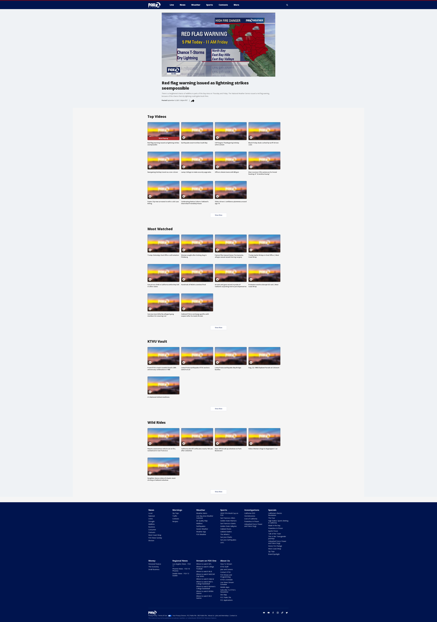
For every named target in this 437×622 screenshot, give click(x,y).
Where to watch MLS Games (204, 597)
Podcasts (151, 532)
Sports (223, 510)
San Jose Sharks (226, 537)
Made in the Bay (274, 525)
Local (150, 513)
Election (151, 540)
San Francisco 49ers (227, 518)
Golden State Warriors (228, 521)
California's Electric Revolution (275, 514)
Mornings (177, 510)
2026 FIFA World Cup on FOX (229, 514)
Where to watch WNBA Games (204, 592)
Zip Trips (175, 513)
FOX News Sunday (155, 538)
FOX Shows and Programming (226, 576)
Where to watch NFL (204, 564)
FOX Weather (201, 534)
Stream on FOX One (206, 560)
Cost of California (250, 519)
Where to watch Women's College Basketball (205, 587)
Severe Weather (202, 529)
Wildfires (151, 524)
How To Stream (226, 564)
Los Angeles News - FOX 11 (181, 565)
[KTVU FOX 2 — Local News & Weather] (155, 5)
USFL (222, 542)
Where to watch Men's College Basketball (204, 583)
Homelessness (249, 516)
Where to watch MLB (204, 571)
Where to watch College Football (205, 568)
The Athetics (225, 534)
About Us (225, 560)
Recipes (175, 521)
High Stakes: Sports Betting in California (278, 522)
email (264, 612)
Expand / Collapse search (287, 5)
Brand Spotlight (274, 554)
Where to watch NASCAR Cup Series (205, 575)
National (151, 516)
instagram (277, 612)
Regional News (180, 560)
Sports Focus (273, 531)
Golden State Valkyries (228, 526)
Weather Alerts (201, 513)
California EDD (249, 513)
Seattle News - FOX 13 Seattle (180, 574)
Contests (175, 519)
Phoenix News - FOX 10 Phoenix (181, 570)
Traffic (174, 516)
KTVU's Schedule (226, 580)
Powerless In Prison (251, 521)
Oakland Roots (225, 529)
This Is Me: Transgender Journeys (277, 537)
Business (151, 527)
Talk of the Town (274, 534)
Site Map (223, 595)
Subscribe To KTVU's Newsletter (228, 591)
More (236, 5)
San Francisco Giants (228, 523)
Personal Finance (154, 564)
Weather (200, 510)
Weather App (201, 532)
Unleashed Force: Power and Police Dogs (253, 525)
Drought (151, 521)
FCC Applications (226, 600)
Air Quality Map (202, 521)
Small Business (153, 569)
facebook (273, 612)
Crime (150, 519)
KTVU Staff (224, 567)
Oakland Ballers (226, 532)
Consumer (152, 530)
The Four (271, 518)
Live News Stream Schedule (227, 583)
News (151, 510)
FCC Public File (225, 597)
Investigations (251, 510)
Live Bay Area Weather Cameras (204, 517)
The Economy (153, 567)
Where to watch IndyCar (205, 579)
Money (151, 560)
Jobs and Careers (226, 569)
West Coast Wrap (154, 535)
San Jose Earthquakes (228, 540)
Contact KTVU (225, 572)
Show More (218, 215)
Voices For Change (275, 546)
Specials (272, 510)
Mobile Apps (224, 587)
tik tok (282, 612)
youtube (268, 612)
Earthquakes (200, 526)
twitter (287, 612)
